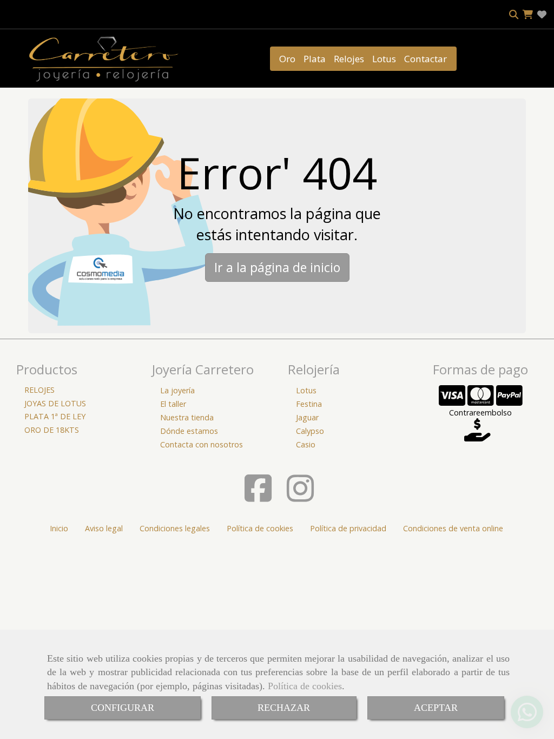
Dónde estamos (189, 431)
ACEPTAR (436, 707)
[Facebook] (258, 497)
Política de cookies (305, 686)
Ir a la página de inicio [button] (277, 267)
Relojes (349, 58)
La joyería (177, 390)
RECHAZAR (284, 707)
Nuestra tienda (187, 417)
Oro (287, 58)
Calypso (310, 431)
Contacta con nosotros (201, 444)
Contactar (425, 58)
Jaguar (307, 417)
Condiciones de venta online (453, 528)
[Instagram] (300, 497)
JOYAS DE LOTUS (55, 403)
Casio (305, 444)
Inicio (59, 528)
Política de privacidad (348, 528)
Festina (309, 404)
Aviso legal (104, 528)
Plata (315, 58)
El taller (173, 404)
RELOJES (39, 390)
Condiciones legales (175, 528)
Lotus (384, 58)
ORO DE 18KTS (51, 430)
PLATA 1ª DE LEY (54, 416)
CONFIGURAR (122, 707)
